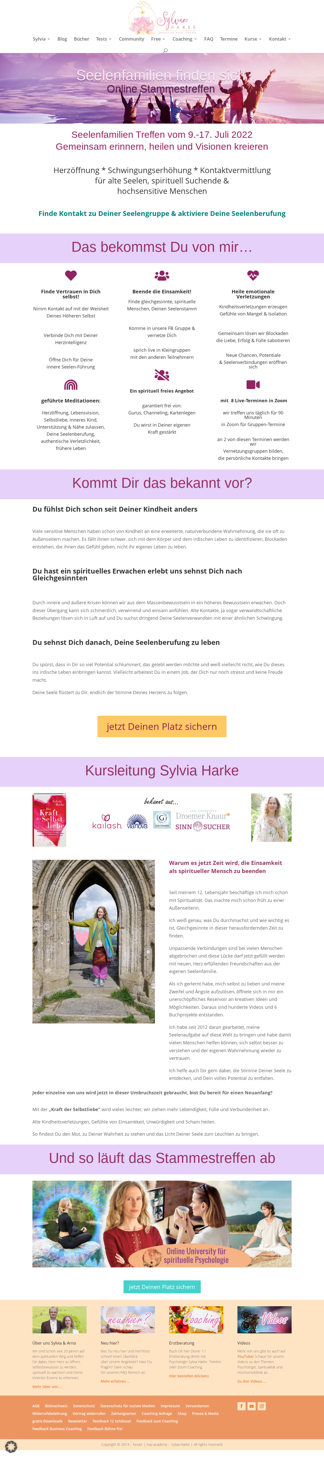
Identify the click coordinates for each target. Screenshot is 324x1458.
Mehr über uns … (47, 1386)
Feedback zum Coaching (157, 1421)
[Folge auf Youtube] (252, 1406)
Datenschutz (84, 1406)
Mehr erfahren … (115, 1381)
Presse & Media (205, 1414)
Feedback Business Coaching (57, 1429)
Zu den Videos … (251, 1381)
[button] (11, 1447)
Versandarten (197, 1406)
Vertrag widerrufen (89, 1414)
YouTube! (245, 1356)
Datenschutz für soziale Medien (127, 1406)
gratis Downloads (47, 1421)
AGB (35, 1406)
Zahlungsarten (123, 1414)
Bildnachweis (56, 1406)
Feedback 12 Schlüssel (112, 1421)
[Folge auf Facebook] (241, 1406)
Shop (182, 1414)
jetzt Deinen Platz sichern (162, 726)
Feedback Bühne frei (105, 1429)
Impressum (170, 1406)
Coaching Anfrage (157, 1414)
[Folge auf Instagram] (262, 1406)
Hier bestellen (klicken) (189, 1375)
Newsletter (77, 1421)
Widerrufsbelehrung (49, 1414)
